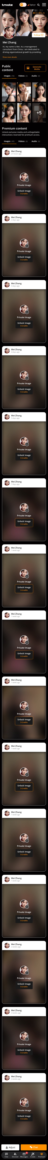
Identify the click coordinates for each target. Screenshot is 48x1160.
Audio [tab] (36, 76)
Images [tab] (9, 76)
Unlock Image (24, 192)
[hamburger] (44, 5)
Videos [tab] (23, 76)
